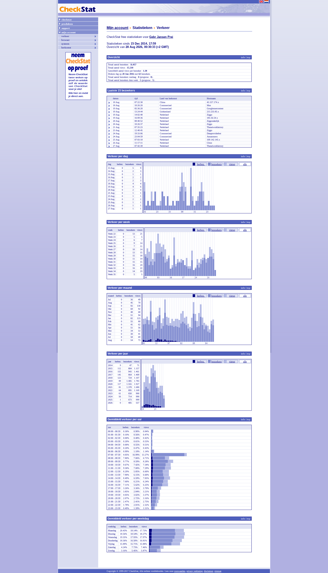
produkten (67, 24)
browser (65, 40)
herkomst (66, 47)
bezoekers (216, 164)
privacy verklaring (195, 571)
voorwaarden (179, 571)
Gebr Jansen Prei (161, 37)
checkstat (66, 19)
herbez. (201, 164)
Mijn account (117, 28)
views (232, 164)
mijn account (68, 32)
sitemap (217, 571)
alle (245, 164)
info (243, 57)
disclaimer (208, 571)
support (65, 28)
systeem (65, 43)
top (248, 57)
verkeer (65, 36)
